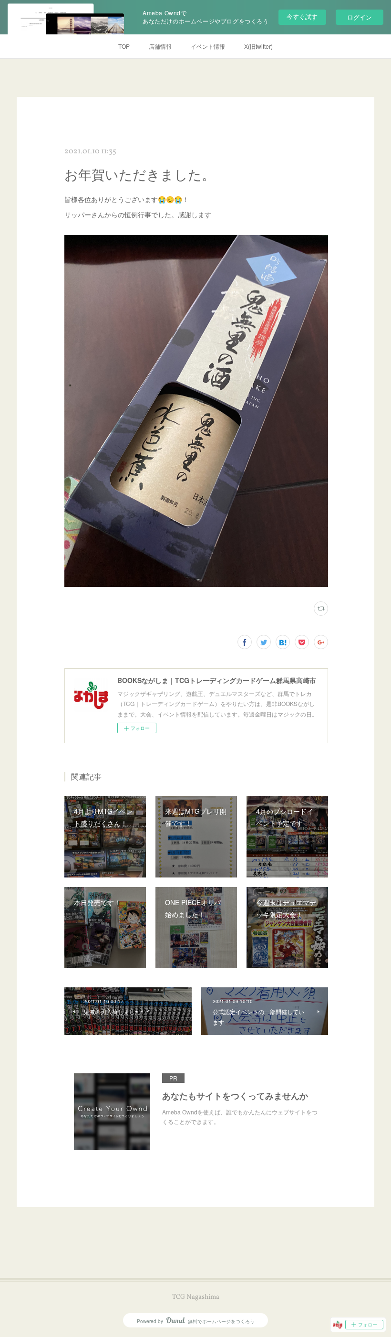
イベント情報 (208, 46)
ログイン (359, 16)
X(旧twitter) (258, 46)
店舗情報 (160, 46)
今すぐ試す (302, 16)
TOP (124, 46)
